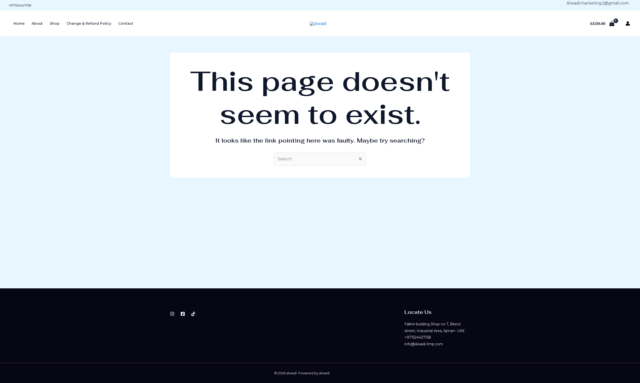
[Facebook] (182, 314)
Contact (125, 23)
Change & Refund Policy (88, 23)
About (37, 23)
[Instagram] (172, 314)
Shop (55, 23)
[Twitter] (193, 314)
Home (19, 23)
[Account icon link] (628, 23)
